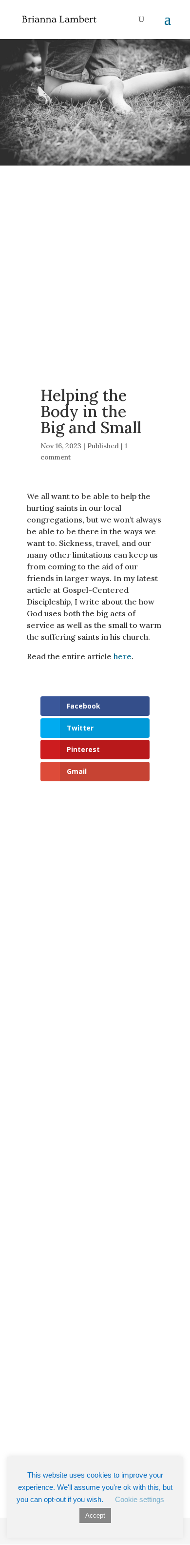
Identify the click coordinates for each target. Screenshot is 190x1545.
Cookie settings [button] (139, 1499)
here (123, 656)
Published (103, 445)
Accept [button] (95, 1515)
